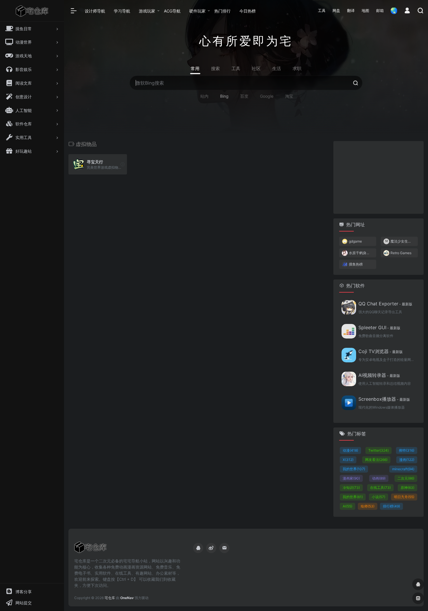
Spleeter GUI (379, 327)
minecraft (403, 469)
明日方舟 (404, 497)
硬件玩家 (197, 10)
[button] (322, 11)
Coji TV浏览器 (380, 351)
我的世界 (354, 469)
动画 (378, 478)
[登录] (407, 11)
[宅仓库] (90, 549)
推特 (406, 450)
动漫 (350, 450)
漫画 (406, 459)
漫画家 (351, 478)
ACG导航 (172, 10)
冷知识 (351, 487)
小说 (378, 497)
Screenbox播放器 (384, 399)
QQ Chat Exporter (385, 304)
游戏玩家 (147, 10)
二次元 (405, 478)
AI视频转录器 (379, 375)
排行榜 (391, 506)
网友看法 (376, 459)
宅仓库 (110, 598)
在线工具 (380, 487)
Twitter (378, 450)
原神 (407, 487)
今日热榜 (247, 10)
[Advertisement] (378, 177)
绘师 (367, 506)
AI (347, 506)
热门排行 (222, 10)
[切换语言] (392, 10)
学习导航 (122, 10)
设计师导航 (95, 10)
